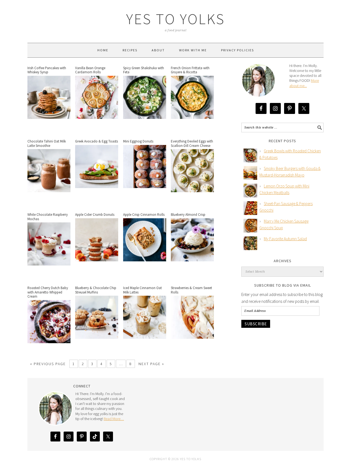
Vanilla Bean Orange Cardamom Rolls (90, 70)
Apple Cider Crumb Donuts (94, 214)
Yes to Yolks (175, 18)
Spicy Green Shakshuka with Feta (143, 70)
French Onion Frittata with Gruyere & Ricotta (190, 70)
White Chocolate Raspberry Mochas (47, 216)
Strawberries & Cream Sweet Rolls (191, 290)
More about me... (304, 83)
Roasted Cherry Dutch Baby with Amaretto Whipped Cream (47, 292)
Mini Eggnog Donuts (138, 141)
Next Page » (151, 363)
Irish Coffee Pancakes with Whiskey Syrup (46, 70)
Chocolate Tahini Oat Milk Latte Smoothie (46, 143)
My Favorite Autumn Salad (285, 238)
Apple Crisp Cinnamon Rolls (144, 214)
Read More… (114, 418)
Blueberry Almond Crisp (188, 214)
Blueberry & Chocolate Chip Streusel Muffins (95, 290)
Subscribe (256, 323)
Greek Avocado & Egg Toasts (96, 141)
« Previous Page (48, 363)
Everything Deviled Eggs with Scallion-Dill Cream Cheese (192, 143)
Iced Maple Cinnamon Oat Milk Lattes (142, 290)
